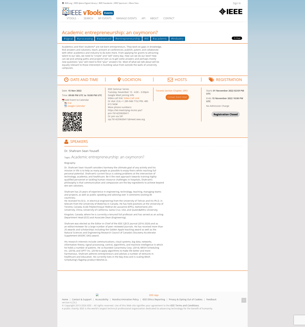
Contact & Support (82, 299)
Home (65, 299)
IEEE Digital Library (85, 3)
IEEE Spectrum (120, 3)
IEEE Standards (105, 3)
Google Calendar (76, 105)
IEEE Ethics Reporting (153, 299)
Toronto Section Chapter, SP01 (172, 90)
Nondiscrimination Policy (125, 299)
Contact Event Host (177, 96)
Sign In (237, 3)
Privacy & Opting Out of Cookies (186, 299)
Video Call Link (131, 98)
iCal (69, 102)
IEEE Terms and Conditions (184, 305)
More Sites (134, 3)
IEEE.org (68, 3)
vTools (71, 18)
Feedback (211, 299)
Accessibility (101, 299)
